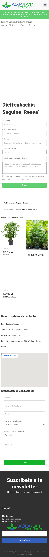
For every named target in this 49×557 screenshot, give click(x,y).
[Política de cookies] (24, 521)
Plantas (19, 22)
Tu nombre (6, 120)
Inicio (3, 22)
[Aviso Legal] (24, 516)
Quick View (11, 245)
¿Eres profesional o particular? (15, 431)
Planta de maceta (27, 209)
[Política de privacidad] (24, 519)
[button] (45, 5)
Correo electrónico (9, 130)
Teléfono (5, 139)
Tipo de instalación (9, 148)
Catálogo (11, 22)
